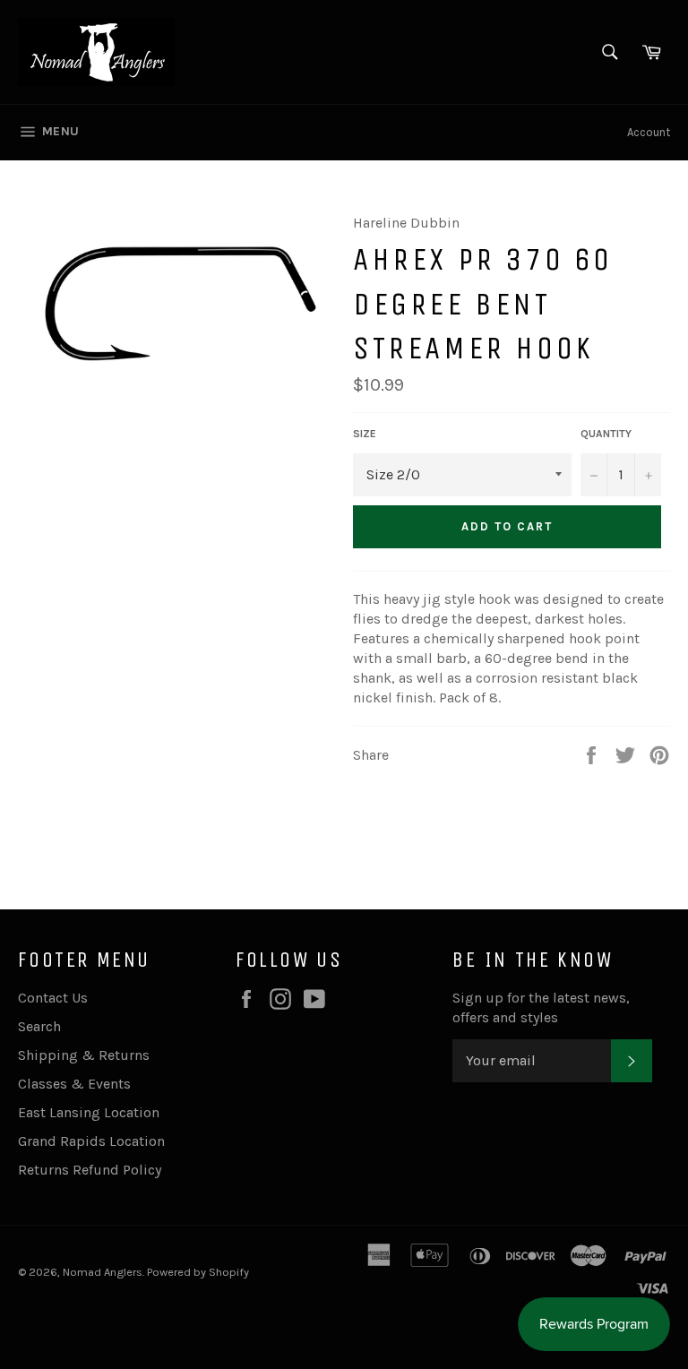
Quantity (606, 433)
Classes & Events (74, 1083)
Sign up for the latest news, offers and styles (541, 1007)
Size (364, 433)
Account (648, 132)
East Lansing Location (88, 1112)
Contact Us (53, 997)
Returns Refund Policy (89, 1169)
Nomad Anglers (102, 1272)
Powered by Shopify (198, 1272)
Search (39, 1026)
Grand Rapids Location (91, 1140)
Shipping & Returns (84, 1054)
